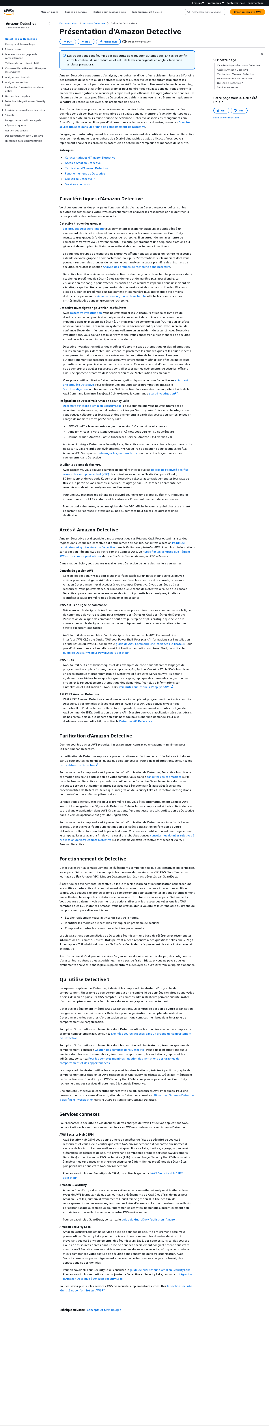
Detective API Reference (135, 721)
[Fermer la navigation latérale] (49, 23)
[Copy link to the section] (56, 199)
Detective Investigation (86, 313)
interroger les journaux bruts (118, 453)
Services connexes (77, 184)
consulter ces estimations (164, 777)
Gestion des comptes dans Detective (120, 1049)
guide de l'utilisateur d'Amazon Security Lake (160, 1270)
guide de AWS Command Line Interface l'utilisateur (150, 644)
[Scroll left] (38, 12)
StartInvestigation (75, 389)
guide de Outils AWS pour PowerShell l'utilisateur (96, 652)
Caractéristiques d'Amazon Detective (90, 157)
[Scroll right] (164, 12)
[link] (124, 23)
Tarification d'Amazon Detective (86, 168)
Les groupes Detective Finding (83, 228)
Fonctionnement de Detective (85, 173)
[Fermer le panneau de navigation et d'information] (262, 54)
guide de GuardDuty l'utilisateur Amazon (149, 1219)
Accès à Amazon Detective (83, 163)
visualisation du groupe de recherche (121, 296)
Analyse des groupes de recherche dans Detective (136, 267)
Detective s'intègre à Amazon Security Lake (92, 406)
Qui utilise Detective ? (80, 179)
